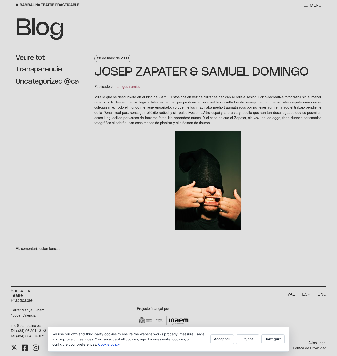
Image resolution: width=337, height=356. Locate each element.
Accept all (222, 339)
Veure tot (30, 58)
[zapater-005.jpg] (208, 228)
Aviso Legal (317, 343)
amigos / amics (128, 87)
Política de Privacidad (309, 348)
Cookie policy (109, 344)
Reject (248, 339)
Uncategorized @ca (47, 81)
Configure (272, 339)
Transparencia (39, 69)
